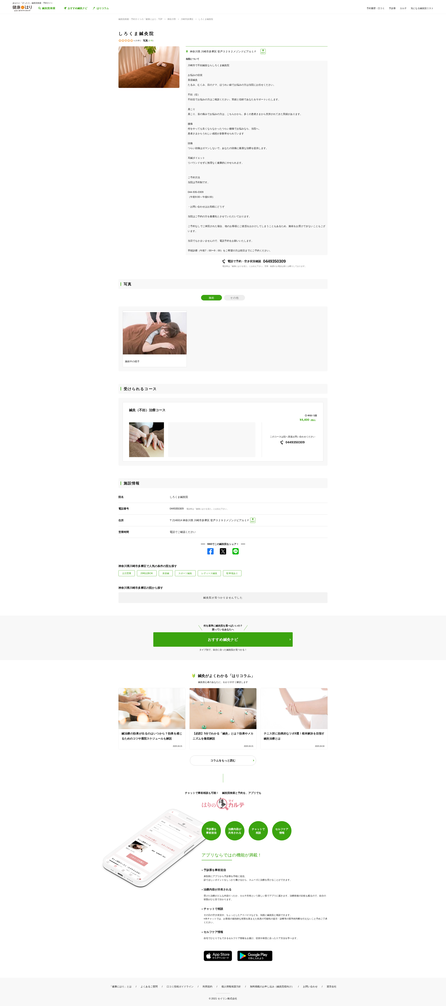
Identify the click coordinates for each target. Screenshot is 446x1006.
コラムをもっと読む (223, 760)
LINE (235, 551)
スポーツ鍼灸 (185, 573)
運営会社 (331, 986)
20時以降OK (146, 573)
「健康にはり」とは (121, 986)
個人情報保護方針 (231, 986)
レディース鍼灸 (209, 573)
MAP (263, 53)
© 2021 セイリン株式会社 (223, 998)
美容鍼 (165, 573)
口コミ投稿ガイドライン (180, 986)
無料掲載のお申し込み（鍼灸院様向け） (272, 986)
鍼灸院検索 (49, 8)
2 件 (151, 41)
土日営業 (126, 573)
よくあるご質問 (149, 986)
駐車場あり (232, 573)
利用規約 (207, 986)
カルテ (403, 8)
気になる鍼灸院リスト (422, 8)
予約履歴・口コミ (376, 8)
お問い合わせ (310, 986)
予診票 (392, 8)
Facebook (210, 551)
